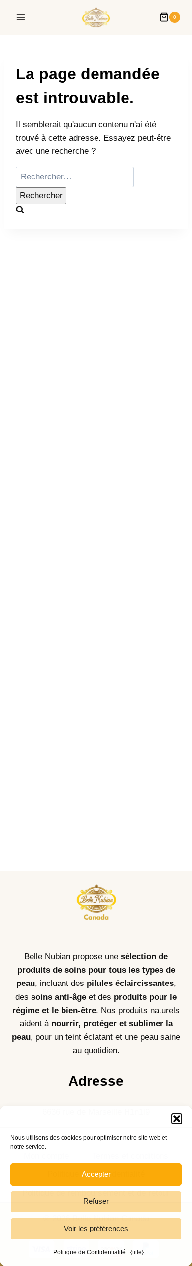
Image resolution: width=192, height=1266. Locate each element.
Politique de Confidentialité (89, 1252)
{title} (137, 1252)
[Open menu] (21, 17)
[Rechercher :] (75, 176)
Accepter (96, 1174)
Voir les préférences (96, 1228)
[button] (177, 1119)
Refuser (96, 1201)
